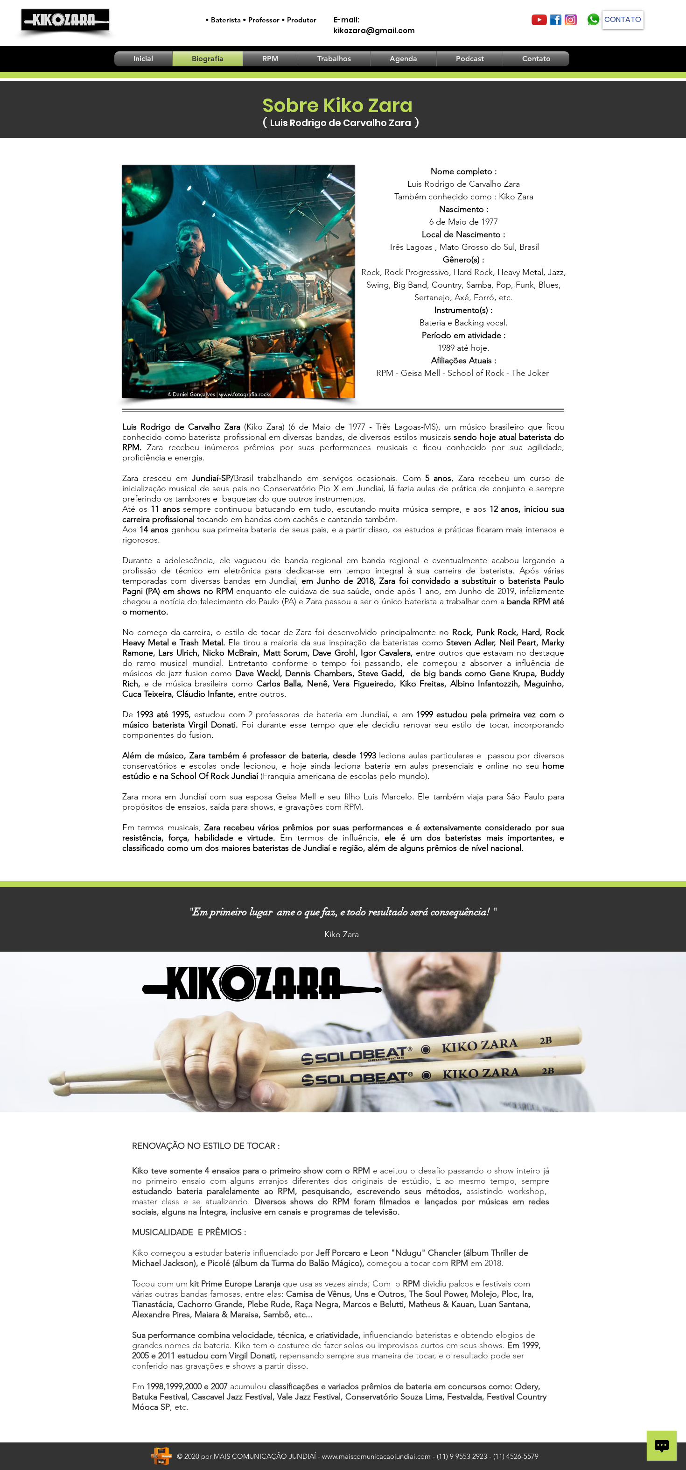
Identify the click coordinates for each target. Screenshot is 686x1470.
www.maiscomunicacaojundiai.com (376, 1456)
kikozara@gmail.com (374, 30)
